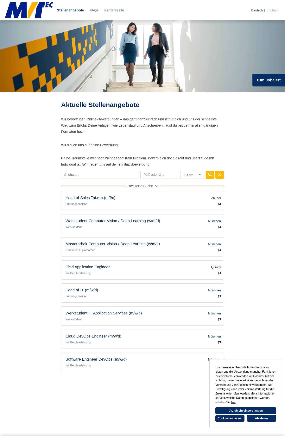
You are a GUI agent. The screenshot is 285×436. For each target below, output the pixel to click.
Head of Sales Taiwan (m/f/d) (91, 198)
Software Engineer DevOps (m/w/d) (96, 359)
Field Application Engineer (88, 267)
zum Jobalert (269, 80)
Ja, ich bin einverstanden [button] (246, 410)
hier (233, 402)
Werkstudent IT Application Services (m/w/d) (104, 313)
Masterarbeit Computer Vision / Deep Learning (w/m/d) (113, 244)
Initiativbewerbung (135, 164)
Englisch (273, 10)
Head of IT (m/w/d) (82, 290)
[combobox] (192, 175)
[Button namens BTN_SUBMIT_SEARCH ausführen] (210, 175)
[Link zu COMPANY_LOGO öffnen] (29, 10)
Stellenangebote (70, 10)
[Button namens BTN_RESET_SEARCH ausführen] (219, 175)
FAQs (94, 10)
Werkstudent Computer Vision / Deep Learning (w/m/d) (113, 221)
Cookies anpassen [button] (230, 418)
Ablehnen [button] (261, 418)
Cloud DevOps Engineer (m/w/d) (93, 336)
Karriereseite (114, 10)
